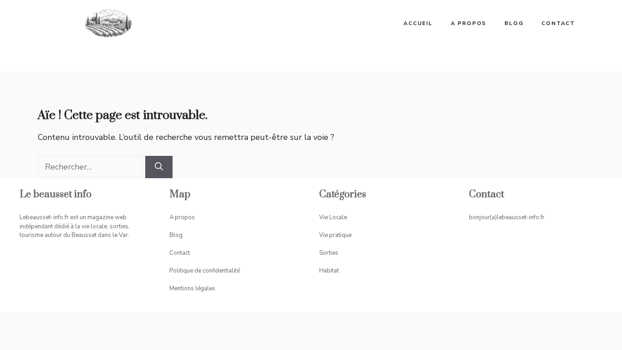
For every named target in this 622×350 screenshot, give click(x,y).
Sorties (328, 253)
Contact (558, 23)
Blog (514, 23)
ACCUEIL (418, 23)
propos (185, 217)
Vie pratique (335, 235)
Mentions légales (192, 288)
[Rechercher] (159, 167)
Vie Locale (333, 217)
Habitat (329, 271)
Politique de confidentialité (204, 271)
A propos (468, 23)
